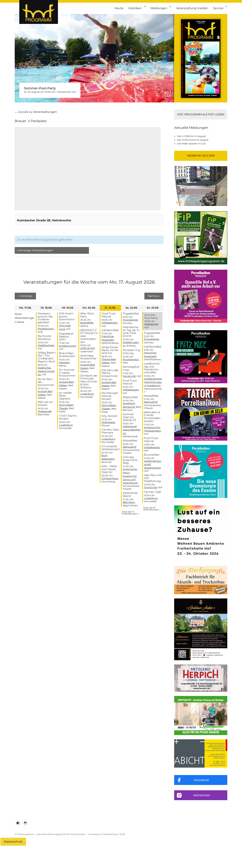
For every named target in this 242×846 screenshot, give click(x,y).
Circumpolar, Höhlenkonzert (111, 448)
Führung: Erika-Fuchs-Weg (130, 460)
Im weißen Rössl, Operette (65, 395)
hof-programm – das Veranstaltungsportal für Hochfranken (51, 834)
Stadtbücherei (46, 345)
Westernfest (130, 397)
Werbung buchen (201, 155)
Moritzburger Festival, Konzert (110, 396)
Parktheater (108, 422)
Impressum (95, 834)
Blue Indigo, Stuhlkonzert (67, 355)
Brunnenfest (151, 454)
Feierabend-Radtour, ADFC (66, 336)
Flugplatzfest (131, 313)
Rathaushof (129, 446)
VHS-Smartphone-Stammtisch (66, 316)
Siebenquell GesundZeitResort (131, 429)
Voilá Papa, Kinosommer (88, 357)
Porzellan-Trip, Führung (131, 352)
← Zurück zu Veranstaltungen (36, 112)
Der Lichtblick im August (191, 136)
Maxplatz (64, 362)
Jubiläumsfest (110, 330)
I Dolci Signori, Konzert (68, 417)
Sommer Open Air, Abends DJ (129, 417)
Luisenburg (65, 424)
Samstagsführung (131, 368)
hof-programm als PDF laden (200, 114)
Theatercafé (44, 411)
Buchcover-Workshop (45, 337)
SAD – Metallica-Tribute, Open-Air (109, 469)
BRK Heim (129, 502)
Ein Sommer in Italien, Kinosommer (67, 372)
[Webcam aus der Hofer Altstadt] (200, 185)
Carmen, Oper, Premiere (110, 431)
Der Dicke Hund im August (192, 139)
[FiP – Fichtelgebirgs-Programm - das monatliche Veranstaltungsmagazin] (200, 237)
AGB (122, 834)
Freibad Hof (64, 91)
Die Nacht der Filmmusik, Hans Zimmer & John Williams (88, 381)
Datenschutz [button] (13, 841)
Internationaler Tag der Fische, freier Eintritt (131, 332)
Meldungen (159, 8)
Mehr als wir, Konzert (45, 403)
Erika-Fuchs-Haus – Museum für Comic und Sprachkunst (130, 476)
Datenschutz (110, 834)
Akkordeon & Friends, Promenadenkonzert (152, 417)
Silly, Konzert (110, 416)
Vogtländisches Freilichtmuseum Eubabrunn (153, 382)
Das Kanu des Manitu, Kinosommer (110, 373)
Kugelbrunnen (67, 345)
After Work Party (87, 315)
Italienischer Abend (130, 494)
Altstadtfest (130, 440)
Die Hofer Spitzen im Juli (191, 143)
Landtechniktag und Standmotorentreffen (152, 368)
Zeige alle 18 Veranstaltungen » (151, 508)
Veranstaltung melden (192, 8)
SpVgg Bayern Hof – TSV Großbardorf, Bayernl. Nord (46, 357)
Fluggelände (130, 319)
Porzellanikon (46, 328)
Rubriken (135, 8)
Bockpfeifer (87, 322)
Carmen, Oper (152, 492)
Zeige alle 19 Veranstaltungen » (130, 513)
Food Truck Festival (109, 315)
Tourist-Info (129, 376)
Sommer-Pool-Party (40, 88)
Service (218, 8)
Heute (118, 8)
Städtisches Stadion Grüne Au (46, 371)
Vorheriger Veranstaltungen (34, 250)
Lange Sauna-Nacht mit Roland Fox (110, 350)
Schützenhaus (110, 478)
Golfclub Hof (87, 348)
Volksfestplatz (109, 322)
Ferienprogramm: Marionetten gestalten (45, 318)
